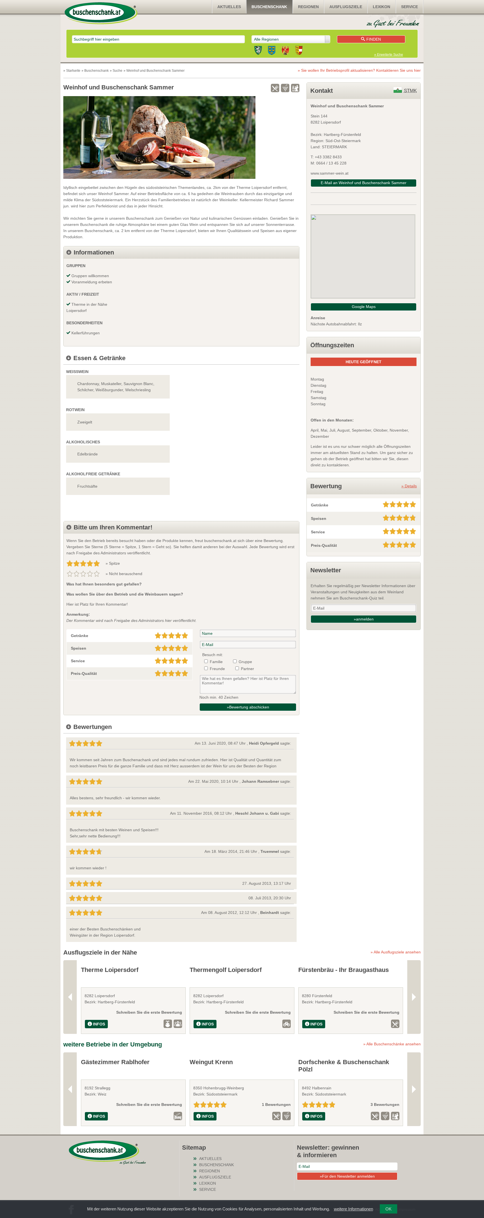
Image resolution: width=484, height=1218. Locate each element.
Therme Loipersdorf (109, 969)
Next (414, 997)
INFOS (99, 1024)
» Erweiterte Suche (388, 55)
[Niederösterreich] (271, 51)
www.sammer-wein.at (329, 173)
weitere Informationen (353, 1209)
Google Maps (364, 306)
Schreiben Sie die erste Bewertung (149, 1012)
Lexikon (381, 6)
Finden (373, 39)
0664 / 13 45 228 (331, 163)
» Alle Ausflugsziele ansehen (396, 952)
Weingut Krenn (211, 1062)
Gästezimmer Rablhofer (115, 1062)
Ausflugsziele (345, 6)
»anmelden (364, 619)
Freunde (217, 668)
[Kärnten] (298, 51)
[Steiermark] (258, 51)
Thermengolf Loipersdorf (226, 969)
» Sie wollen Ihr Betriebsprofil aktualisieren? (359, 70)
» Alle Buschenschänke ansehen (392, 1044)
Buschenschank (269, 6)
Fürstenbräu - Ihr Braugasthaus (343, 969)
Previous (70, 997)
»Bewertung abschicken (248, 707)
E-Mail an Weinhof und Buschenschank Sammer (363, 182)
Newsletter (325, 570)
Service (409, 6)
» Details (409, 486)
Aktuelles (229, 6)
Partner (247, 668)
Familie (216, 661)
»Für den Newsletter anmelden (347, 1176)
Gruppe (245, 661)
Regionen (308, 6)
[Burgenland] (285, 51)
